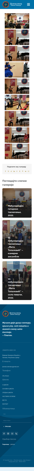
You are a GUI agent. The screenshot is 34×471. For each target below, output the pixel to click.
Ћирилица (5, 444)
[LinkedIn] (14, 171)
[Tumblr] (19, 171)
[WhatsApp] (17, 171)
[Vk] (25, 171)
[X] (8, 171)
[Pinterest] (22, 171)
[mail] (12, 433)
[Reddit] (11, 171)
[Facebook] (5, 171)
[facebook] (4, 433)
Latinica (12, 444)
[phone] (16, 433)
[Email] (28, 171)
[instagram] (8, 433)
